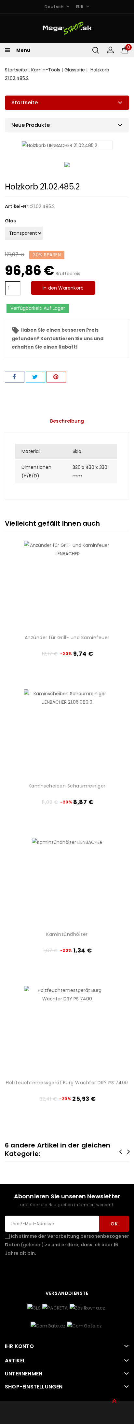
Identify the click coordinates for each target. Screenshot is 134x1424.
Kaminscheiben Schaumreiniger (67, 786)
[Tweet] (35, 376)
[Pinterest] (56, 376)
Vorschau (102, 599)
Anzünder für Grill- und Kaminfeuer (67, 637)
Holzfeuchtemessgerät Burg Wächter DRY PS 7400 (67, 1082)
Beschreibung (67, 421)
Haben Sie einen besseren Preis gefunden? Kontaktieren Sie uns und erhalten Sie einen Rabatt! (57, 338)
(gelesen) (32, 1244)
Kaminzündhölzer (67, 934)
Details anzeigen (102, 610)
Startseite (24, 102)
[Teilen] (14, 376)
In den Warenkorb (63, 288)
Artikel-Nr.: (18, 206)
